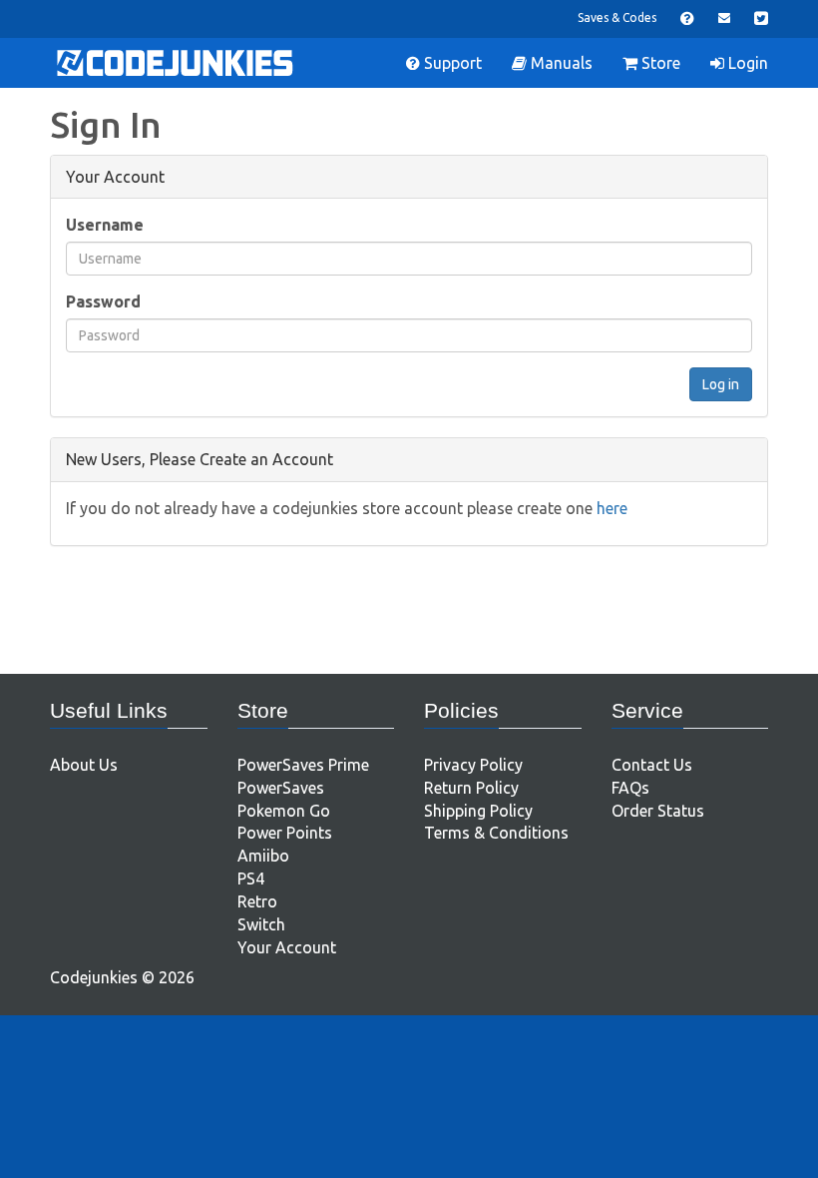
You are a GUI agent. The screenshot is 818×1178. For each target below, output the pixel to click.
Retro (257, 901)
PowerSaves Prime (303, 765)
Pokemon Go (283, 811)
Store (658, 63)
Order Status (658, 811)
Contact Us (652, 765)
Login (746, 63)
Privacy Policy (473, 765)
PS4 (250, 878)
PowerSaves (280, 788)
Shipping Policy (478, 811)
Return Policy (471, 788)
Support (451, 63)
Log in (720, 384)
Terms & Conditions (496, 833)
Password (103, 301)
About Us (84, 765)
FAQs (630, 788)
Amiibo (263, 856)
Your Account (286, 947)
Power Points (284, 833)
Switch (261, 924)
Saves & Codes (617, 17)
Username (105, 225)
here (612, 508)
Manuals (560, 63)
